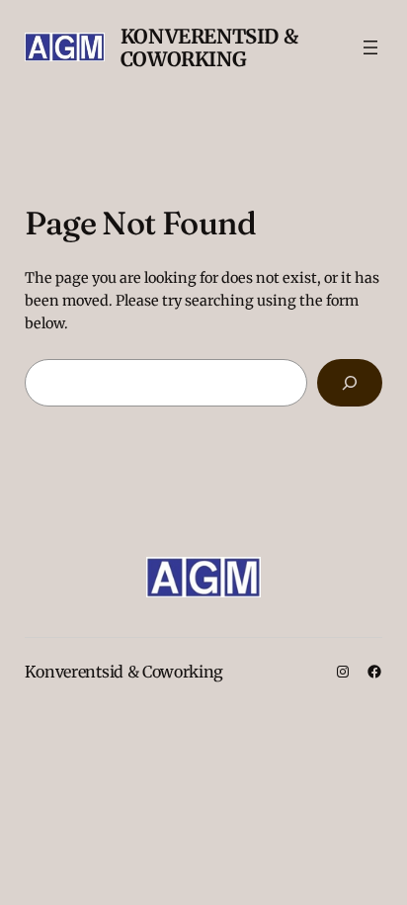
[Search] (349, 382)
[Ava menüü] (370, 47)
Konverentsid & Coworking (209, 47)
